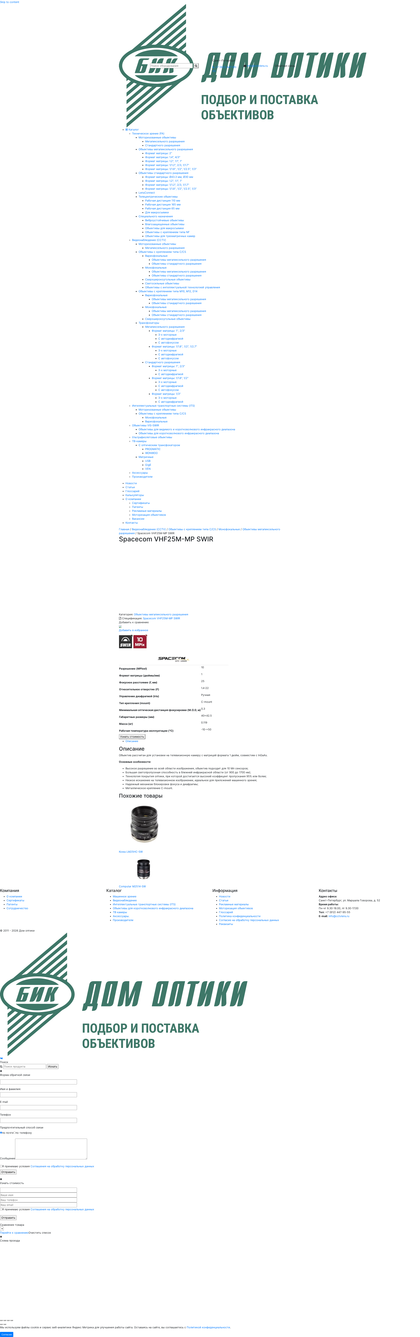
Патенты (137, 507)
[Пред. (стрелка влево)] (1, 1324)
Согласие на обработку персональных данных (249, 920)
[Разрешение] (140, 641)
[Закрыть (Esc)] (11, 1320)
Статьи (130, 487)
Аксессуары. (121, 916)
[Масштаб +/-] (1, 1320)
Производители (123, 920)
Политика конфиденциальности (240, 916)
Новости (131, 483)
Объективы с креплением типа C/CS (192, 529)
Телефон (5, 1114)
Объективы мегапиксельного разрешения (161, 614)
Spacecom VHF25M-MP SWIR (161, 618)
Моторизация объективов (149, 514)
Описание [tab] (132, 741)
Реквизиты (226, 924)
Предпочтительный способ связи (21, 1127)
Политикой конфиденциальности (208, 1327)
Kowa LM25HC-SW (131, 851)
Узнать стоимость (132, 736)
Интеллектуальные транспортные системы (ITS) (144, 904)
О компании (133, 499)
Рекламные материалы (147, 510)
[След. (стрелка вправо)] (4, 1324)
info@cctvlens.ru (257, 65)
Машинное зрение (124, 896)
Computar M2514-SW (132, 886)
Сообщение (7, 1158)
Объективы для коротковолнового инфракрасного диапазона (153, 908)
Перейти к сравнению (14, 1232)
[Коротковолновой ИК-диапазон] (126, 641)
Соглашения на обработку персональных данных (62, 1166)
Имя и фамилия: (10, 1089)
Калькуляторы (135, 495)
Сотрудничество (17, 908)
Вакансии (138, 518)
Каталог (133, 129)
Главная (124, 529)
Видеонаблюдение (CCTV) (149, 529)
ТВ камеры (120, 912)
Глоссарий (132, 491)
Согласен (6, 1334)
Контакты (132, 522)
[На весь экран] (4, 1320)
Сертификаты (141, 503)
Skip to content (9, 2)
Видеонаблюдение (125, 900)
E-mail (4, 1101)
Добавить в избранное (133, 630)
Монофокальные (229, 529)
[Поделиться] (8, 1320)
